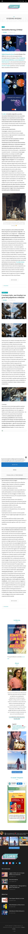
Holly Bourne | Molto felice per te (16, 911)
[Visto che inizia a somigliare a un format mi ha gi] (23, 841)
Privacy (22, 927)
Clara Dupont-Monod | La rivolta (16, 898)
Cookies (13, 928)
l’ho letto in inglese (6, 65)
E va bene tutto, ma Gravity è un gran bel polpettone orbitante (14, 296)
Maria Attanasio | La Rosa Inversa (16, 904)
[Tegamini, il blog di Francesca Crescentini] (14, 7)
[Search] (25, 1)
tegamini (5, 32)
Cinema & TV (4, 292)
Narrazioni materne (13, 879)
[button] (26, 457)
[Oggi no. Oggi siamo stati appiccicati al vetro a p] (16, 760)
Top (14, 931)
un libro (4, 114)
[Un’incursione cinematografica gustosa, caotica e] (16, 740)
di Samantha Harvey (8, 54)
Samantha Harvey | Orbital (12, 29)
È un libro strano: (20, 262)
